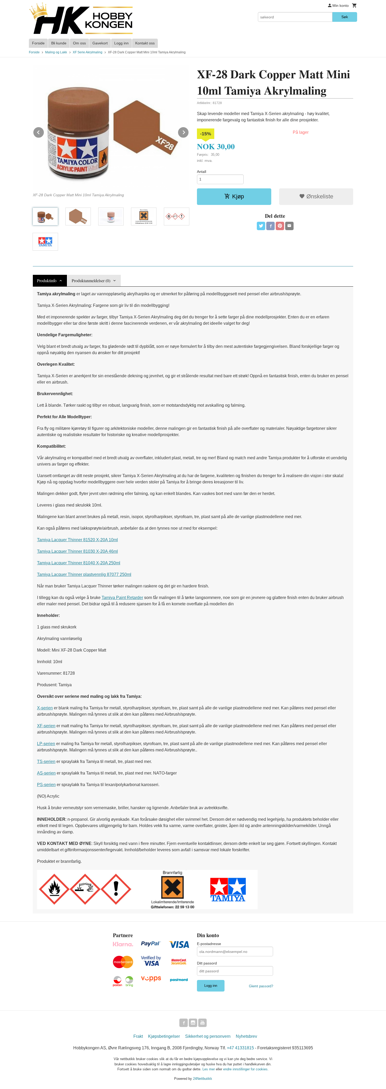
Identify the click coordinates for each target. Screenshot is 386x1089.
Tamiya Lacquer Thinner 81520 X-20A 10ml (77, 540)
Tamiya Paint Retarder (122, 597)
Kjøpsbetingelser (164, 1036)
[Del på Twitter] (261, 226)
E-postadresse (209, 944)
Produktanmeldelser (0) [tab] (91, 280)
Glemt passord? (261, 986)
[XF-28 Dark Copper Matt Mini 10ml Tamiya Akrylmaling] (111, 127)
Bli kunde (58, 43)
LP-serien (46, 743)
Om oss (79, 43)
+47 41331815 (240, 1048)
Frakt (138, 1036)
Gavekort (100, 43)
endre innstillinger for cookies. (246, 1069)
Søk (344, 17)
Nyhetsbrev (246, 1036)
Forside (38, 43)
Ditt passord (207, 963)
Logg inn (121, 43)
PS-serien (46, 784)
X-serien (45, 708)
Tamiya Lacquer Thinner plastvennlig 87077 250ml (84, 574)
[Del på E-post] (289, 226)
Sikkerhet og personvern (208, 1036)
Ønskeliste (319, 196)
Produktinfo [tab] (46, 280)
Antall (201, 171)
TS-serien (46, 761)
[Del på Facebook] (270, 226)
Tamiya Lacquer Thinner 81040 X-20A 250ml (78, 563)
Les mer (209, 1069)
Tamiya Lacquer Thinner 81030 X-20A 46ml (77, 551)
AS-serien (46, 773)
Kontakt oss (145, 43)
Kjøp (238, 196)
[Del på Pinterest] (280, 226)
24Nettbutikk (202, 1079)
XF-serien (46, 726)
